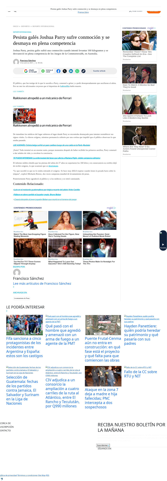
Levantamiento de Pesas (21, 298)
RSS (47, 475)
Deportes (25, 26)
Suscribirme (102, 445)
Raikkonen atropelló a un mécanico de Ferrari (42, 98)
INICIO (15, 26)
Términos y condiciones (27, 475)
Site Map (42, 475)
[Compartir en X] (64, 71)
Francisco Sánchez (28, 60)
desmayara (53, 166)
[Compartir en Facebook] (58, 71)
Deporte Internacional (43, 26)
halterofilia (65, 86)
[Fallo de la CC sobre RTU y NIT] (137, 367)
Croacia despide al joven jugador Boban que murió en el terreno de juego (45, 199)
